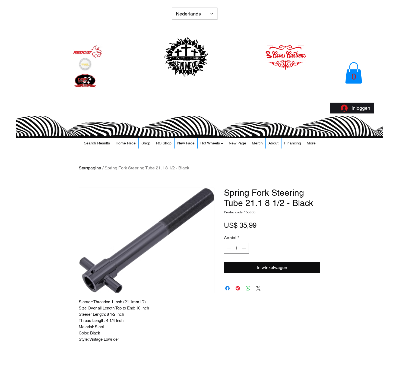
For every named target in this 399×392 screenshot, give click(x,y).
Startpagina (90, 167)
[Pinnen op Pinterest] (238, 288)
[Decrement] (228, 248)
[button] (354, 73)
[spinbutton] (236, 248)
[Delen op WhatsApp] (248, 288)
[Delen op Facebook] (227, 288)
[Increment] (244, 248)
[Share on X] (258, 288)
